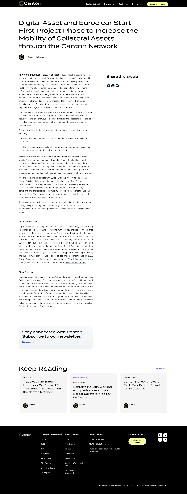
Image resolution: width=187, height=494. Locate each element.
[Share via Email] (117, 86)
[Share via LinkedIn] (108, 86)
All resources (161, 369)
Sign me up (27, 342)
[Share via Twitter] (112, 86)
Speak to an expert (157, 4)
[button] (93, 4)
